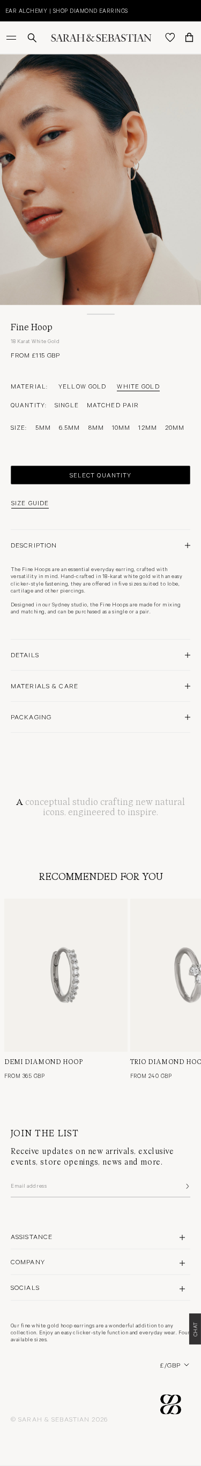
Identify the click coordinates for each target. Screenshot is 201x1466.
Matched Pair (113, 404)
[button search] (32, 38)
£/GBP (170, 1365)
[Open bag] (189, 37)
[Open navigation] (12, 37)
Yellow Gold (82, 386)
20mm (174, 427)
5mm (43, 427)
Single (67, 404)
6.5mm (69, 427)
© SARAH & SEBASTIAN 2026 (59, 1419)
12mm (147, 427)
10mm (121, 427)
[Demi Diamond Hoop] (66, 975)
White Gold (138, 386)
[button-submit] (186, 1186)
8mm (96, 427)
